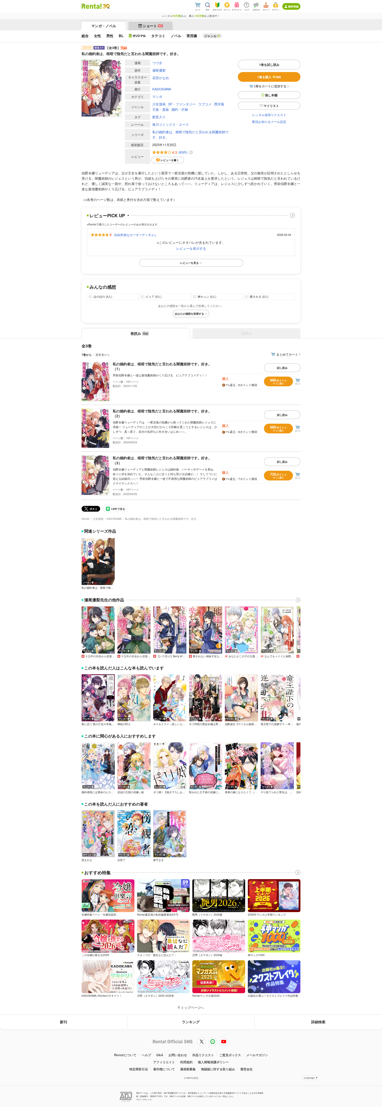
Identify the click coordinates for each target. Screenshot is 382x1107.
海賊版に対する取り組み (218, 1069)
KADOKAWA (161, 89)
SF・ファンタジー (182, 104)
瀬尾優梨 (159, 70)
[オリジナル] (137, 36)
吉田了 (121, 860)
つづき (157, 62)
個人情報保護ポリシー (213, 1062)
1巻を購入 (269, 77)
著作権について (164, 1069)
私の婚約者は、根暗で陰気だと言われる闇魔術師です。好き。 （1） (162, 366)
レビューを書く (169, 160)
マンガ (157, 96)
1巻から (87, 354)
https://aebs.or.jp (144, 1099)
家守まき (158, 860)
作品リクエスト (203, 1055)
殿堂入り (159, 116)
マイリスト (271, 105)
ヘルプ (146, 1055)
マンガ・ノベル (103, 25)
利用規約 (186, 1062)
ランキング (191, 1021)
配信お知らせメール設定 (269, 121)
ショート (152, 25)
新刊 (63, 1021)
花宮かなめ (160, 77)
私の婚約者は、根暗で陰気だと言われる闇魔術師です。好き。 (190, 134)
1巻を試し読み (269, 64)
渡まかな (87, 860)
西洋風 (219, 104)
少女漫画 (159, 104)
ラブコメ (205, 104)
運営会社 (246, 1069)
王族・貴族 (160, 109)
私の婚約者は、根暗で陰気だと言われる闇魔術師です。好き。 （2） (162, 413)
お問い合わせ (177, 1055)
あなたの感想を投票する (189, 314)
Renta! (86, 518)
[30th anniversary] (106, 6)
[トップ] (92, 6)
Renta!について (125, 1055)
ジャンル (210, 36)
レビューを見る (189, 263)
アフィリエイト (164, 1062)
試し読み (282, 368)
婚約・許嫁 (180, 109)
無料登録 (293, 6)
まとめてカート (287, 354)
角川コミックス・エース (170, 124)
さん (135, 234)
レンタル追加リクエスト (269, 114)
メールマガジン (257, 1055)
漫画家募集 (188, 1069)
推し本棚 (271, 95)
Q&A (159, 1055)
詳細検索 (318, 1021)
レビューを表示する (191, 248)
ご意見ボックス (230, 1055)
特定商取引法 (138, 1069)
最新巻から (103, 354)
